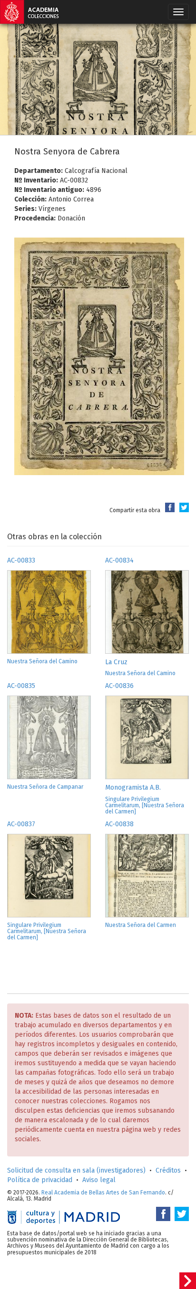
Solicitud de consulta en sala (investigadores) (76, 1170)
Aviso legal (99, 1180)
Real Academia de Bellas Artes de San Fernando (103, 1192)
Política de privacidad (39, 1180)
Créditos (168, 1170)
